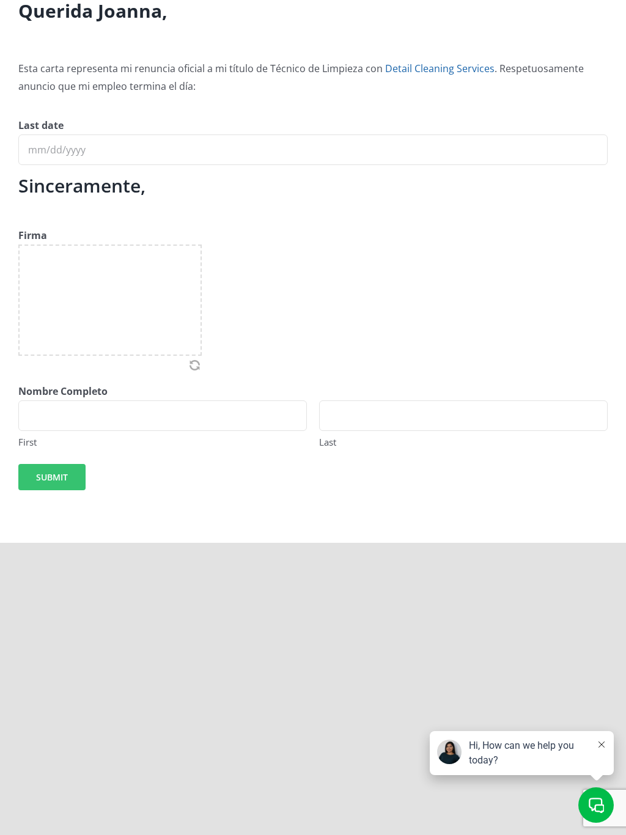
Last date (41, 125)
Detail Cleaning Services (440, 68)
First (27, 442)
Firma (32, 235)
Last (327, 442)
